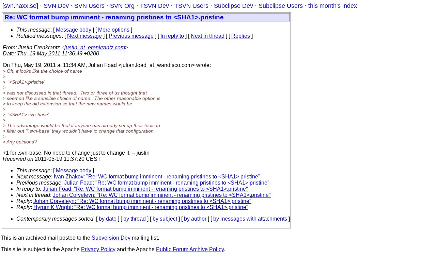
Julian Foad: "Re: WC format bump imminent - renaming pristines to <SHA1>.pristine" (166, 183)
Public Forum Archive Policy (190, 249)
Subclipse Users (281, 5)
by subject (165, 219)
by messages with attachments (250, 219)
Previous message (131, 36)
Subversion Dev (111, 238)
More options (113, 30)
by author (195, 219)
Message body (73, 30)
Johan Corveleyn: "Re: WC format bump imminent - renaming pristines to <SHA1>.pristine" (162, 195)
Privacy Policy (98, 249)
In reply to (172, 36)
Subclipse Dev (233, 5)
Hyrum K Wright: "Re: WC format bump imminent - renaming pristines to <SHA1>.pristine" (140, 207)
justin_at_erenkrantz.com (94, 47)
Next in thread (207, 36)
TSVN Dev (154, 5)
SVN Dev (56, 5)
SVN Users (89, 5)
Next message (84, 36)
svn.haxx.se (20, 5)
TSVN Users (191, 5)
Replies (240, 36)
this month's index (332, 5)
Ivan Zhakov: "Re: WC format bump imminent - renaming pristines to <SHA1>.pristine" (157, 176)
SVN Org (122, 5)
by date (107, 219)
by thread (134, 219)
